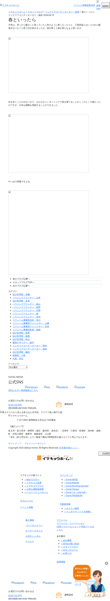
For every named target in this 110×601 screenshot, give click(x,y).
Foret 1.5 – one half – (75, 492)
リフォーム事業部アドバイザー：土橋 (31, 323)
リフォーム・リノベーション (71, 523)
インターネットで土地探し (78, 511)
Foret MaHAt (71, 482)
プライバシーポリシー (35, 443)
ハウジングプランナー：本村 (27, 316)
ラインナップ (66, 475)
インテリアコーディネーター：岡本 (30, 345)
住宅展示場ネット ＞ (69, 447)
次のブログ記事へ (21, 285)
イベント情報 (80, 5)
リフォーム (62, 520)
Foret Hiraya (71, 489)
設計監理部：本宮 (21, 300)
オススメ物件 (71, 508)
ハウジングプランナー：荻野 (27, 307)
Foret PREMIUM (73, 495)
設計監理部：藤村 (21, 352)
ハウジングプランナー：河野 (27, 310)
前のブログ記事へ (21, 278)
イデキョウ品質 (33, 482)
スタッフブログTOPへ (23, 282)
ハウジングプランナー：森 (25, 313)
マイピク (29, 541)
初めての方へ (31, 479)
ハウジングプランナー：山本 (27, 297)
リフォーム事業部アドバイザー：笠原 (31, 326)
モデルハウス (26, 500)
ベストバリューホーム (36, 492)
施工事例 (29, 520)
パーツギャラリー (34, 525)
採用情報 (61, 561)
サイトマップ (14, 443)
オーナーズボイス (34, 530)
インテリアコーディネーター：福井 (30, 348)
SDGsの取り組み (70, 543)
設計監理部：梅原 (21, 336)
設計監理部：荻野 (21, 332)
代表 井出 (18, 358)
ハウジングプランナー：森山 (27, 304)
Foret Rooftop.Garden (76, 485)
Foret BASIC (71, 479)
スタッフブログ (69, 546)
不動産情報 (65, 504)
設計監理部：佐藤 (21, 294)
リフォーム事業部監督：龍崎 (27, 329)
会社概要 (66, 540)
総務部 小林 (19, 355)
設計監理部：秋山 (21, 339)
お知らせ (66, 553)
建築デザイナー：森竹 (23, 342)
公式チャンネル (33, 536)
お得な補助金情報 (34, 489)
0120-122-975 (15, 404)
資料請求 (91, 5)
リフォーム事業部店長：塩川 (27, 320)
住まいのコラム (69, 550)
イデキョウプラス (34, 485)
